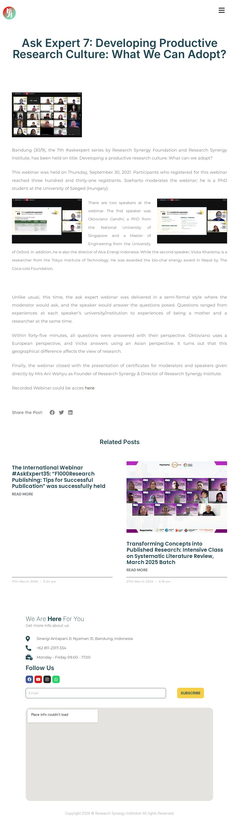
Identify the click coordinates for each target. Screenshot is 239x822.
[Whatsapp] (56, 679)
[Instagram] (47, 679)
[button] (221, 10)
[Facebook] (29, 679)
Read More (22, 494)
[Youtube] (38, 679)
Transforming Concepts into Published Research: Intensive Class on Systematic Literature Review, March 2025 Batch (175, 553)
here (90, 388)
